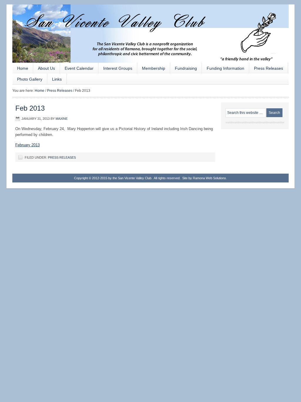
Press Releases (268, 68)
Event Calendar (79, 68)
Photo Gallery (29, 79)
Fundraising (183, 70)
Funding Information (225, 68)
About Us (44, 70)
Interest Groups (115, 70)
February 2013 (27, 145)
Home (22, 68)
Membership (153, 68)
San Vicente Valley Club (150, 26)
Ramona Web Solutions (209, 178)
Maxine (62, 118)
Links (57, 79)
